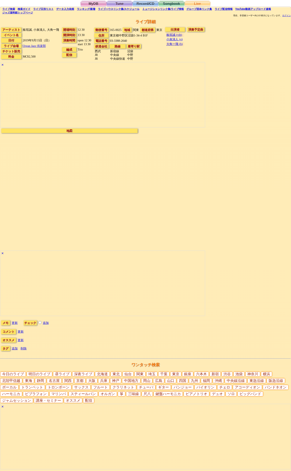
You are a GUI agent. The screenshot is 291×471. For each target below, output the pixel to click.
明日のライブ (39, 374)
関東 (140, 374)
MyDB (93, 4)
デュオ (217, 394)
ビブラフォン (36, 394)
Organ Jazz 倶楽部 (34, 46)
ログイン (286, 15)
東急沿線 (256, 381)
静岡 (40, 381)
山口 (170, 381)
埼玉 (152, 374)
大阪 (91, 381)
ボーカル (9, 387)
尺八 (147, 394)
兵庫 (103, 381)
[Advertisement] (102, 97)
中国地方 (131, 381)
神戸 (115, 381)
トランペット (32, 387)
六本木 (201, 374)
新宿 (215, 374)
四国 (182, 381)
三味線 (133, 394)
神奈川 (252, 374)
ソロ (231, 394)
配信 (224, 8)
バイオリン (205, 387)
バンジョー (183, 387)
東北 (116, 374)
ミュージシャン (163, 8)
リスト (43, 8)
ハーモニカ (11, 394)
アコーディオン (247, 387)
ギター (163, 387)
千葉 (163, 374)
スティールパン (83, 394)
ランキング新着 (86, 8)
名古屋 (54, 381)
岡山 (146, 381)
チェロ (224, 387)
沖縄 (218, 381)
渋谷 (227, 374)
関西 (68, 381)
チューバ (146, 387)
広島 (158, 381)
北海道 (102, 374)
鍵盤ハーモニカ (168, 394)
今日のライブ (13, 374)
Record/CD (145, 4)
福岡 (206, 381)
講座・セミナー (48, 401)
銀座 (187, 374)
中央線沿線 (236, 381)
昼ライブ (62, 374)
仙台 (128, 374)
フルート (100, 387)
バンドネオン (276, 387)
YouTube (253, 8)
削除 (24, 348)
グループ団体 (199, 8)
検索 (8, 8)
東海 (28, 381)
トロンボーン (58, 387)
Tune (119, 4)
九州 (194, 381)
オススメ (73, 401)
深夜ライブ (83, 374)
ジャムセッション (16, 401)
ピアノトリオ (196, 394)
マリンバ (58, 394)
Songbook (171, 4)
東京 (175, 374)
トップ (17, 12)
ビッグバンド (250, 394)
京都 (80, 381)
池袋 (239, 374)
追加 (46, 323)
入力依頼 (65, 8)
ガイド (24, 8)
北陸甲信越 (11, 381)
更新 (15, 323)
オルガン (108, 394)
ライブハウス (119, 8)
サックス (81, 387)
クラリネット (123, 387)
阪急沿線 (276, 381)
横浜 (266, 374)
